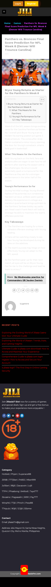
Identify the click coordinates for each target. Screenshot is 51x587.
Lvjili (30, 485)
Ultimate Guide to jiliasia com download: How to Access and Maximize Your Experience (25, 350)
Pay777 (34, 497)
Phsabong (14, 491)
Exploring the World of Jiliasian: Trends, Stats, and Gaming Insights (24, 342)
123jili (20, 508)
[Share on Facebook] (19, 290)
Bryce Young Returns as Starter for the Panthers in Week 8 (25, 105)
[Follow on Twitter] (9, 416)
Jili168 (4, 480)
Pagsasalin (17, 497)
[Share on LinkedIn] (37, 290)
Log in (18, 4)
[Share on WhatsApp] (14, 290)
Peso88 (29, 503)
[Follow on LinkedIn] (22, 416)
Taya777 (34, 491)
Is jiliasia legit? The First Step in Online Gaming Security (24, 369)
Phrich (20, 503)
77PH (4, 491)
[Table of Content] (42, 100)
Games (17, 23)
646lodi (24, 491)
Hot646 (5, 474)
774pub (6, 508)
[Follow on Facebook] (4, 416)
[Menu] (4, 12)
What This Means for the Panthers (24, 112)
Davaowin (21, 485)
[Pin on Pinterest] (32, 290)
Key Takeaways (23, 120)
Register (31, 4)
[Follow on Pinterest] (17, 416)
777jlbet (13, 480)
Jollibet (5, 485)
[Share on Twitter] (23, 290)
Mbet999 (31, 480)
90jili (14, 508)
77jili (13, 503)
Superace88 (25, 474)
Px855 (22, 480)
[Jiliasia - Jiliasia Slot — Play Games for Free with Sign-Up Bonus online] (25, 11)
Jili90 (26, 497)
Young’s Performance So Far (26, 116)
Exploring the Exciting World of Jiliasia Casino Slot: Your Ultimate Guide (24, 334)
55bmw (28, 508)
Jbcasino (6, 497)
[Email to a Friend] (28, 290)
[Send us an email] (13, 416)
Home (7, 23)
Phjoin (14, 474)
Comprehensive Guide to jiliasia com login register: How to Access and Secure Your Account (22, 359)
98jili (13, 485)
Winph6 (6, 503)
